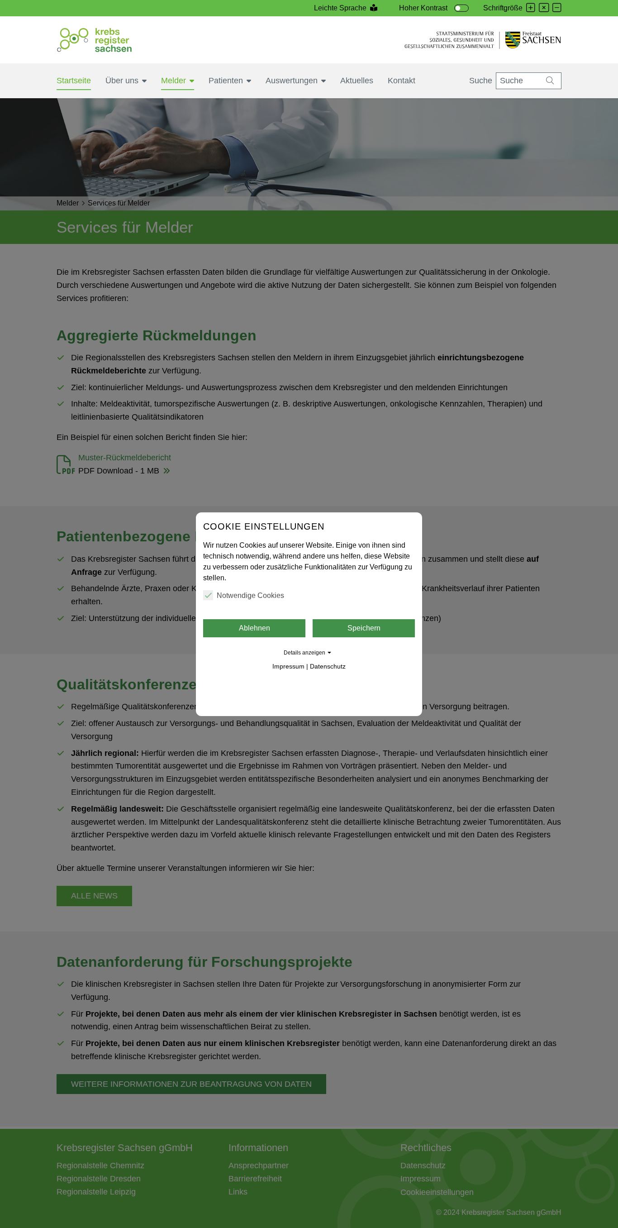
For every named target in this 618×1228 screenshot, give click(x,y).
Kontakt (401, 80)
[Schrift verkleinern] (556, 8)
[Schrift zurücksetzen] (544, 8)
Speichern (363, 628)
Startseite (74, 80)
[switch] (461, 8)
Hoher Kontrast (423, 8)
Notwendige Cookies (250, 595)
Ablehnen (254, 628)
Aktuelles (356, 80)
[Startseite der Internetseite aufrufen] (94, 40)
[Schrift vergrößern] (530, 8)
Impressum (288, 666)
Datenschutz (328, 666)
